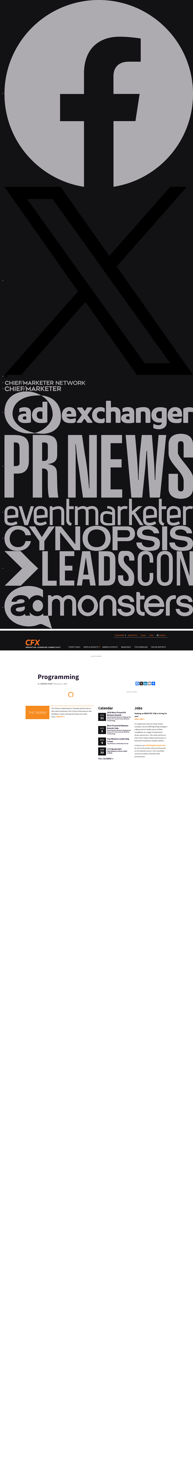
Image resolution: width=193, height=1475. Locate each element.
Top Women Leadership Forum (118, 740)
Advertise (132, 635)
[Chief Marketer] (32, 388)
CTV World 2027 (114, 749)
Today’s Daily (74, 647)
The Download (141, 647)
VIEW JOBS (139, 719)
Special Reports (158, 647)
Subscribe (119, 635)
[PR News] (98, 466)
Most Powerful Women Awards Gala (117, 726)
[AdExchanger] (98, 412)
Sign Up (59, 716)
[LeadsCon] (98, 568)
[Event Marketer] (98, 512)
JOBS (151, 635)
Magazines (126, 647)
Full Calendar (105, 758)
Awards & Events (110, 647)
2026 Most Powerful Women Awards (116, 713)
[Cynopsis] (98, 538)
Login (143, 635)
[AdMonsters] (98, 607)
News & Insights (91, 647)
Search (162, 635)
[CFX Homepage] (34, 642)
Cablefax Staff (46, 683)
